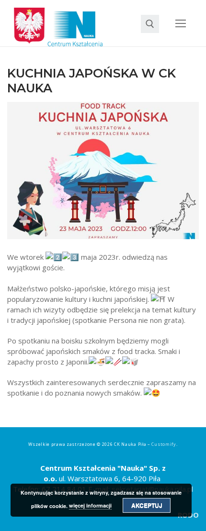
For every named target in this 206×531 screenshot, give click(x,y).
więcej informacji (90, 505)
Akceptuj (146, 505)
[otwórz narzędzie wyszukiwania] (150, 24)
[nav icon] (180, 23)
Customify (163, 444)
